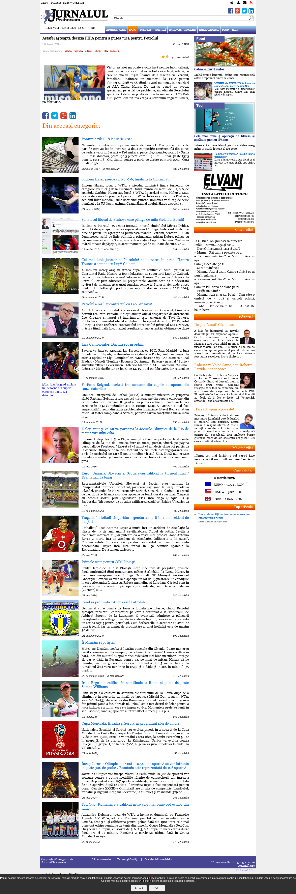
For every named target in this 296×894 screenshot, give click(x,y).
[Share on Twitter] (244, 12)
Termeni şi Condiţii (127, 859)
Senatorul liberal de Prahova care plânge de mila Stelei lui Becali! (133, 219)
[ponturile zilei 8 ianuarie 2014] (60, 172)
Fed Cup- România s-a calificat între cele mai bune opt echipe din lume (135, 806)
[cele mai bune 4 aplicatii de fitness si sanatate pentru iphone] (225, 132)
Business (146, 29)
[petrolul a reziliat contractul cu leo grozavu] (60, 337)
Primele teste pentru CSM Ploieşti (108, 562)
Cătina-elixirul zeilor (209, 69)
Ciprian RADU (181, 44)
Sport (133, 29)
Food (225, 29)
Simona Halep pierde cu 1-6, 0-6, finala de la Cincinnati (126, 179)
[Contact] (244, 3)
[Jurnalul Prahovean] (232, 3)
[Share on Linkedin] (251, 12)
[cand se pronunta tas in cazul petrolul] (60, 635)
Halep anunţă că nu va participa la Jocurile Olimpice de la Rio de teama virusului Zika (135, 431)
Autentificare (246, 865)
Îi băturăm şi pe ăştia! (99, 642)
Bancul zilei (243, 229)
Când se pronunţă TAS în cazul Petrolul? (114, 602)
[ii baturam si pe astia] (60, 675)
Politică (160, 29)
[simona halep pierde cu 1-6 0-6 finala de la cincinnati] (60, 212)
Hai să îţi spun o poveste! (214, 409)
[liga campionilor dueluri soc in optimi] (60, 377)
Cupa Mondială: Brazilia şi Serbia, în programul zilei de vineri (130, 723)
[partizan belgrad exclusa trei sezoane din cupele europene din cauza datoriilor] (60, 395)
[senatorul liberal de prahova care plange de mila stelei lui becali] (60, 252)
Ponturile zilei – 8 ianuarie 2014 (107, 139)
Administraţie (116, 29)
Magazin (190, 29)
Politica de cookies (101, 859)
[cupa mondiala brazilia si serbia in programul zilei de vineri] (60, 756)
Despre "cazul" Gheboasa (214, 324)
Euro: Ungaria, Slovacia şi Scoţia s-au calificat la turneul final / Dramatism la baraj (135, 475)
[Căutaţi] (250, 19)
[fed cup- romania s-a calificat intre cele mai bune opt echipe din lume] (60, 837)
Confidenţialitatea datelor (158, 859)
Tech (235, 29)
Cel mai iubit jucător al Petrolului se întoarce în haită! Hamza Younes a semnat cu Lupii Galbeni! (135, 262)
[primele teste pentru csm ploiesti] (60, 595)
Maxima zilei (242, 448)
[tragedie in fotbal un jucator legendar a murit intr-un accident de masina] (60, 550)
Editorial (246, 317)
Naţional (175, 29)
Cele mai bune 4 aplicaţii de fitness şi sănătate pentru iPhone (224, 138)
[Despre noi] (238, 3)
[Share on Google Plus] (237, 12)
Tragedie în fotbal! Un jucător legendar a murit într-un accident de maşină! (135, 519)
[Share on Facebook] (230, 12)
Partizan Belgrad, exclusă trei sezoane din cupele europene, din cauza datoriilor (135, 386)
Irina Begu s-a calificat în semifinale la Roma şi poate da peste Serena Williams (135, 685)
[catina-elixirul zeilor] (225, 65)
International (209, 29)
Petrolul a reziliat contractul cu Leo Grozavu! (117, 304)
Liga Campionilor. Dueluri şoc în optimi (113, 344)
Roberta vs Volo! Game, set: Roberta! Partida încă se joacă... (224, 367)
